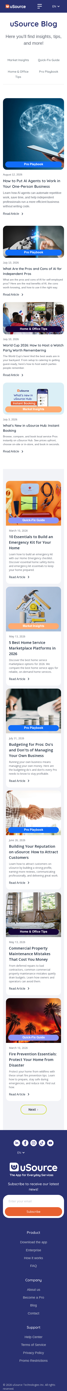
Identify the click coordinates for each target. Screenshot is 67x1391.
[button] (39, 6)
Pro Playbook (48, 71)
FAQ (33, 1266)
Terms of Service (33, 1345)
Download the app (33, 1242)
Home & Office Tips (18, 74)
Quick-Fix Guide (49, 60)
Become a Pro (33, 1297)
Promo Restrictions (33, 1361)
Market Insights (18, 60)
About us (33, 1290)
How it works (33, 1258)
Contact (33, 1313)
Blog (33, 1305)
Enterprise (33, 1250)
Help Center (33, 1337)
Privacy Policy (33, 1353)
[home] (16, 6)
